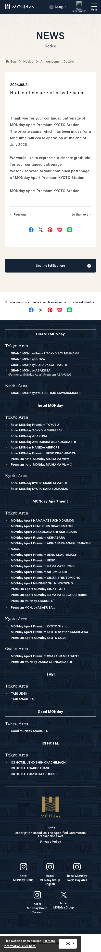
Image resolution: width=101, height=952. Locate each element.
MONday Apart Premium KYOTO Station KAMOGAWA (49, 632)
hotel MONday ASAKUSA (29, 436)
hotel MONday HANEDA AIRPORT (35, 447)
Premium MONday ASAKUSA (32, 601)
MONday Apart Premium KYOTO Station (40, 626)
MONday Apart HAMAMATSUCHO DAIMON (42, 520)
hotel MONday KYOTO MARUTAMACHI (39, 483)
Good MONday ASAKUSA (29, 731)
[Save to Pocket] (59, 229)
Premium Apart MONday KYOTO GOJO (38, 638)
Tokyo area (16, 513)
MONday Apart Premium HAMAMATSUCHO (43, 566)
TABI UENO (19, 693)
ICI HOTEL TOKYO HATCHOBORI (34, 774)
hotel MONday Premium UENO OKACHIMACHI (44, 453)
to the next (80, 214)
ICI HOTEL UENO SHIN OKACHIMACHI (39, 762)
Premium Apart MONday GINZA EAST (38, 589)
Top (13, 61)
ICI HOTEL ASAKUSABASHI (31, 768)
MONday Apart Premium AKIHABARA (38, 537)
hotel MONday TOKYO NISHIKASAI (36, 430)
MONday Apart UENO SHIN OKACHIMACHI (42, 526)
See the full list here (50, 265)
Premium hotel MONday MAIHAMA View (41, 459)
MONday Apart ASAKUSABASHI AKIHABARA (44, 532)
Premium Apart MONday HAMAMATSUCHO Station (49, 595)
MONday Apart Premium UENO (33, 560)
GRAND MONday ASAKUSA (39, 372)
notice (28, 61)
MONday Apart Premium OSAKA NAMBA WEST (45, 656)
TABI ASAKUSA (22, 699)
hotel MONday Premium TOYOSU (35, 425)
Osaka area (16, 649)
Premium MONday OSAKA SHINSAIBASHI (41, 662)
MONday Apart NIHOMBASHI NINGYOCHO (42, 583)
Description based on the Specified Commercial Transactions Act (50, 834)
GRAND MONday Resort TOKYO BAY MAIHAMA (45, 353)
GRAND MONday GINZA (28, 359)
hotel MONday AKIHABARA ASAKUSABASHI (43, 442)
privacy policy (50, 841)
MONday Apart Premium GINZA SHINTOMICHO (45, 578)
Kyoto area (16, 619)
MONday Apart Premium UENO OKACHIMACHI (44, 555)
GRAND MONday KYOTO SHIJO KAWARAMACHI (46, 393)
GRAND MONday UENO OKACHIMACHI (39, 365)
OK (68, 943)
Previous (20, 214)
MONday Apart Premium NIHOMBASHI (39, 572)
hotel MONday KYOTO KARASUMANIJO (39, 489)
